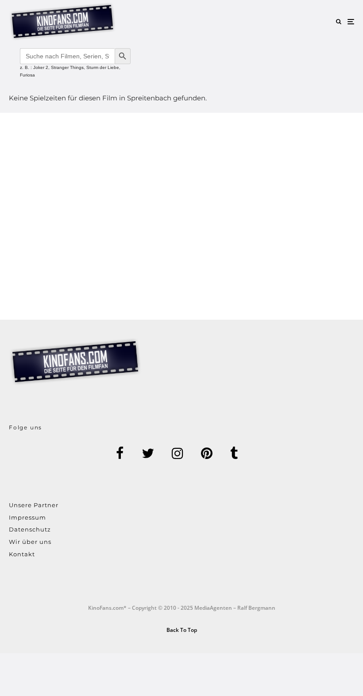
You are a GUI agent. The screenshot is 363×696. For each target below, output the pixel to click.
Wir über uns (30, 541)
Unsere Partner (33, 505)
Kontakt (22, 554)
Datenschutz (30, 529)
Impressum (27, 517)
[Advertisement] (181, 216)
